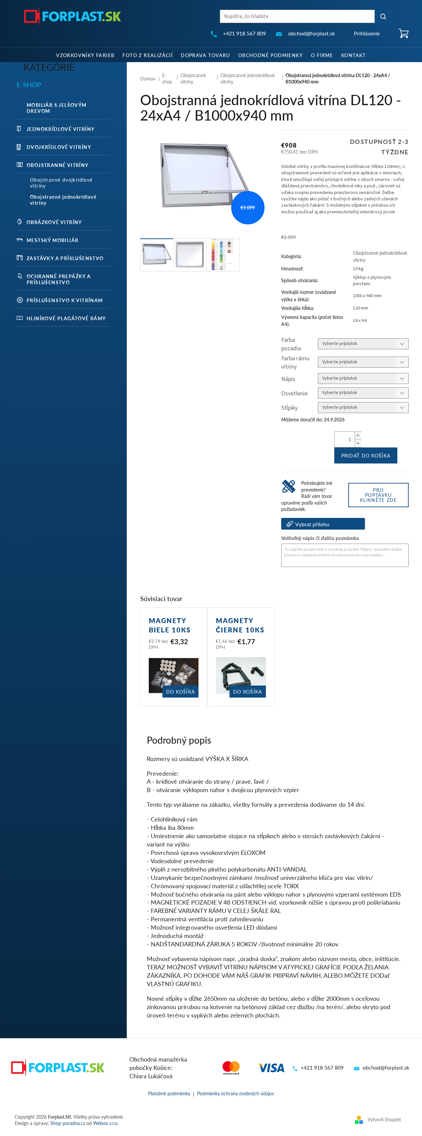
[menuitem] (85, 54)
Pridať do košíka (366, 455)
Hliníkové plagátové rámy (66, 318)
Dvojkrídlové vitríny (59, 147)
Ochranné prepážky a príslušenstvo (59, 279)
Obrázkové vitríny (54, 222)
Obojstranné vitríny (58, 165)
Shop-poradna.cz (67, 1123)
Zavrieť (327, 585)
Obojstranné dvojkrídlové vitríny (61, 182)
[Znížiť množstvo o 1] (358, 443)
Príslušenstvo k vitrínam (65, 300)
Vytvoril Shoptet (384, 1119)
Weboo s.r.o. (105, 1123)
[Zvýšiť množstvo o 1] (358, 435)
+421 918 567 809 (322, 1067)
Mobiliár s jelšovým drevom (57, 108)
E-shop (29, 84)
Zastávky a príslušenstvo (65, 258)
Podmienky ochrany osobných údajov (235, 1093)
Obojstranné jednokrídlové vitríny (63, 199)
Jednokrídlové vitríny (60, 129)
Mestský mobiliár (52, 240)
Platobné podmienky (169, 1093)
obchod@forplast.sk (386, 1067)
